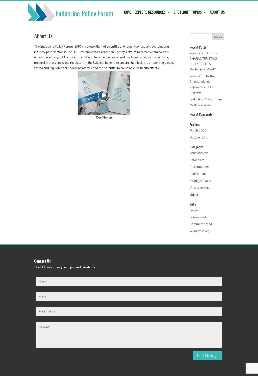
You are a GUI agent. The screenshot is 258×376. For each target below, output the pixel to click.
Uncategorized (200, 188)
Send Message (207, 355)
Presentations (199, 167)
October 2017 (199, 137)
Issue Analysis (199, 153)
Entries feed (198, 217)
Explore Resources (150, 12)
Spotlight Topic (200, 181)
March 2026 (198, 130)
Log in (194, 210)
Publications (198, 174)
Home (127, 12)
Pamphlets (197, 160)
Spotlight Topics (188, 12)
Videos (194, 195)
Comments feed (201, 224)
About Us (217, 12)
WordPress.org (200, 231)
